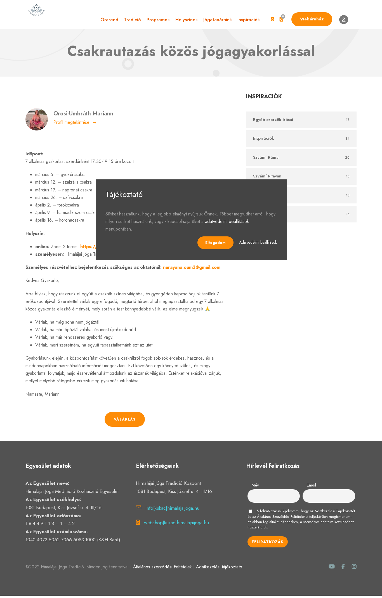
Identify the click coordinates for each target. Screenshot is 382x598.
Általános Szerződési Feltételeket (282, 516)
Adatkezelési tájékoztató (219, 567)
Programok (158, 19)
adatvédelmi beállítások (227, 221)
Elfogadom (215, 242)
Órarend (109, 19)
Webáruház (312, 19)
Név (255, 485)
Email (311, 485)
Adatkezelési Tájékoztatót (335, 511)
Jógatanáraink (217, 19)
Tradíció (132, 19)
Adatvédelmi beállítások (258, 242)
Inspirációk (248, 19)
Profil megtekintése (71, 122)
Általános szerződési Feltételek (162, 567)
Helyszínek (186, 19)
